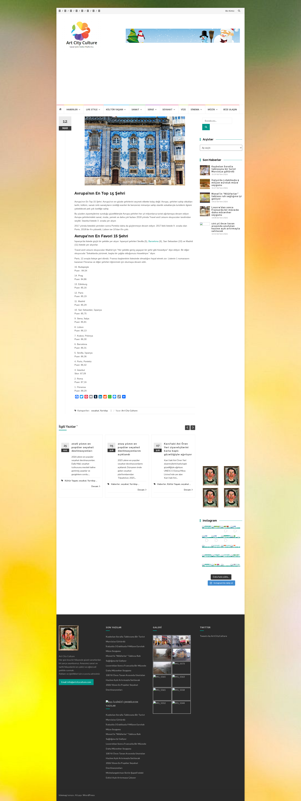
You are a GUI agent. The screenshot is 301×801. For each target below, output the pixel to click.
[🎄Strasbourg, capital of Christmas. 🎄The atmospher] (235, 540)
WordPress (89, 795)
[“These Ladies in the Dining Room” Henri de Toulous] (207, 550)
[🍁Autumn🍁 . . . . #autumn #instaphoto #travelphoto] (235, 550)
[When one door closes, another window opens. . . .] (207, 569)
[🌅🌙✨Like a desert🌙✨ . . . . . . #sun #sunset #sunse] (216, 530)
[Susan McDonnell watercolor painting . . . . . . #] (216, 550)
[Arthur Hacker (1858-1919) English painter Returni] (207, 530)
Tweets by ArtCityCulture (213, 636)
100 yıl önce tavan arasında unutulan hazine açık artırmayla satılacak (225, 227)
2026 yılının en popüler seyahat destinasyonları (82, 447)
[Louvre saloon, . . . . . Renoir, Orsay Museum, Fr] (207, 559)
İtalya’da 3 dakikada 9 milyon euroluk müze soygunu (225, 182)
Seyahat (167, 109)
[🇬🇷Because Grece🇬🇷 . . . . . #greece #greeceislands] (216, 540)
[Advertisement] (150, 81)
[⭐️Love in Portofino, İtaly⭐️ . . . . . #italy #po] (226, 569)
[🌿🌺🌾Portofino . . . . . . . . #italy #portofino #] (216, 569)
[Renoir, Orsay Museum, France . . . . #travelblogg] (226, 559)
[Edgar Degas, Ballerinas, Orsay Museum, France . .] (216, 559)
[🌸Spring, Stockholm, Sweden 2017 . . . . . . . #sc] (235, 569)
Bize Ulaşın (230, 109)
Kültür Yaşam (114, 109)
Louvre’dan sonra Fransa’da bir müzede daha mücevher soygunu (225, 211)
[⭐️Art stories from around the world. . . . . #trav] (226, 540)
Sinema (195, 109)
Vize (183, 109)
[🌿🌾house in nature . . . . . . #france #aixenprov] (235, 559)
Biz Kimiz (229, 10)
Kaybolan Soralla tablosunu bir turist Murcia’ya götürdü (223, 169)
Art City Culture (129, 410)
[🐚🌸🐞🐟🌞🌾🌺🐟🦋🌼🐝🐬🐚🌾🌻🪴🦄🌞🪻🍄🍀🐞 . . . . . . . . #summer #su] (226, 530)
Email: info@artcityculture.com (76, 682)
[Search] (206, 127)
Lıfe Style (92, 109)
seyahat (95, 410)
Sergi (151, 109)
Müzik (211, 109)
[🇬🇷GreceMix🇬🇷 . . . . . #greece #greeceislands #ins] (235, 530)
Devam (94, 486)
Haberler (72, 109)
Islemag (63, 795)
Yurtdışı (104, 410)
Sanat (135, 109)
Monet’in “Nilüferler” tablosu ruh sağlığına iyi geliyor (226, 196)
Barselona (153, 241)
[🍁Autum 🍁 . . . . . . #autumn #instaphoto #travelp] (226, 550)
